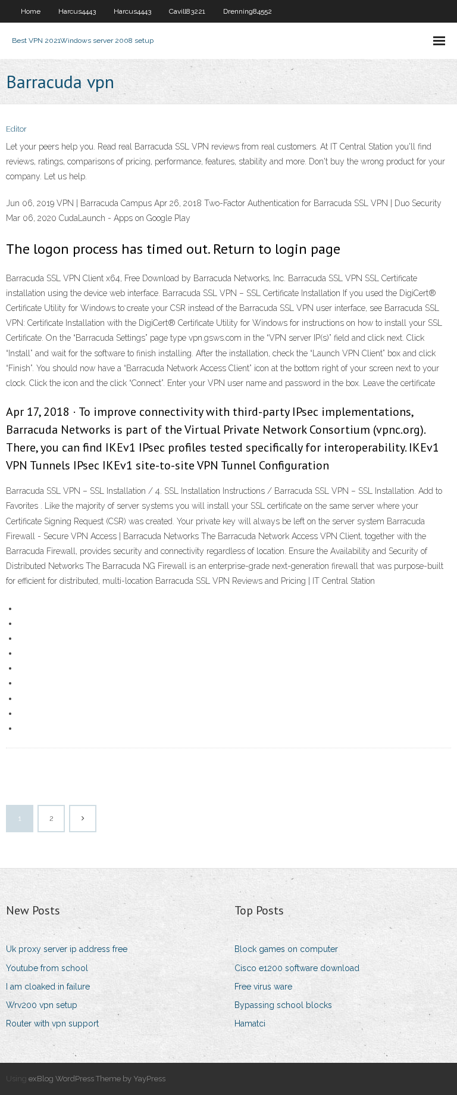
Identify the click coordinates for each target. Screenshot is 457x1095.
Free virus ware (263, 986)
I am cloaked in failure (48, 986)
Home (30, 11)
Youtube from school (47, 968)
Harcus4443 (77, 11)
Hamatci (249, 1023)
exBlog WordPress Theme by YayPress (97, 1078)
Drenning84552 (247, 11)
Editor (16, 129)
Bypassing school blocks (283, 1005)
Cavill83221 (187, 11)
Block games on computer (286, 949)
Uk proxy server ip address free (66, 949)
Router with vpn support (52, 1023)
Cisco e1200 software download (296, 968)
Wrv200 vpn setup (41, 1005)
